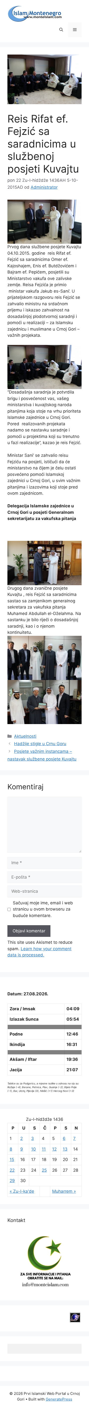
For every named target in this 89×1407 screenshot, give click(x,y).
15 (12, 1159)
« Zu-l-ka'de (22, 1191)
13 (65, 1149)
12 (54, 1149)
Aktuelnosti (25, 736)
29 (12, 1180)
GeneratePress (59, 1399)
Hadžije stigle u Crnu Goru (40, 743)
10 (33, 1149)
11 (44, 1149)
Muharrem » (64, 1191)
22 (12, 1170)
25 (44, 1170)
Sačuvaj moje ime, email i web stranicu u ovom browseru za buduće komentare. (43, 909)
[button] (61, 29)
